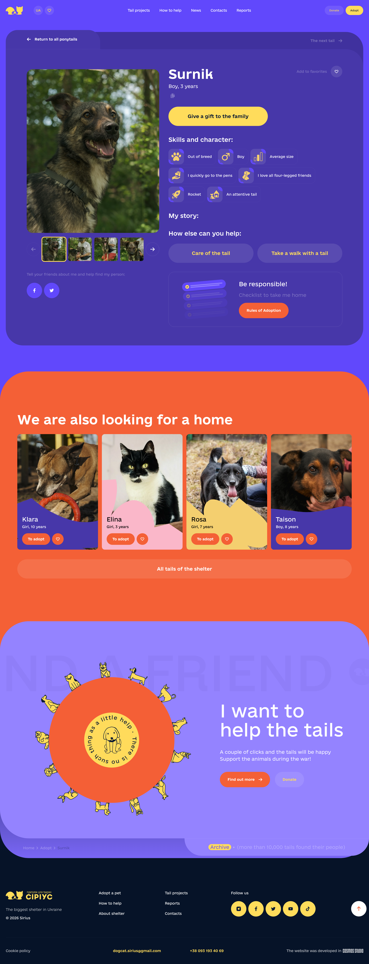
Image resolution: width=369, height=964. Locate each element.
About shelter (112, 913)
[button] (152, 249)
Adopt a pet (110, 893)
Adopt (351, 11)
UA (64, 11)
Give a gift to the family (218, 116)
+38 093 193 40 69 (207, 951)
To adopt (36, 539)
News (203, 11)
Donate (325, 11)
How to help (178, 11)
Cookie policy (18, 951)
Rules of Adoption (264, 310)
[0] (75, 11)
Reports (251, 11)
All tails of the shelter (184, 569)
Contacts (226, 11)
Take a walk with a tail (299, 253)
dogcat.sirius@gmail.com (137, 951)
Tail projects (146, 11)
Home (28, 848)
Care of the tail (211, 253)
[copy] (171, 95)
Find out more (241, 779)
